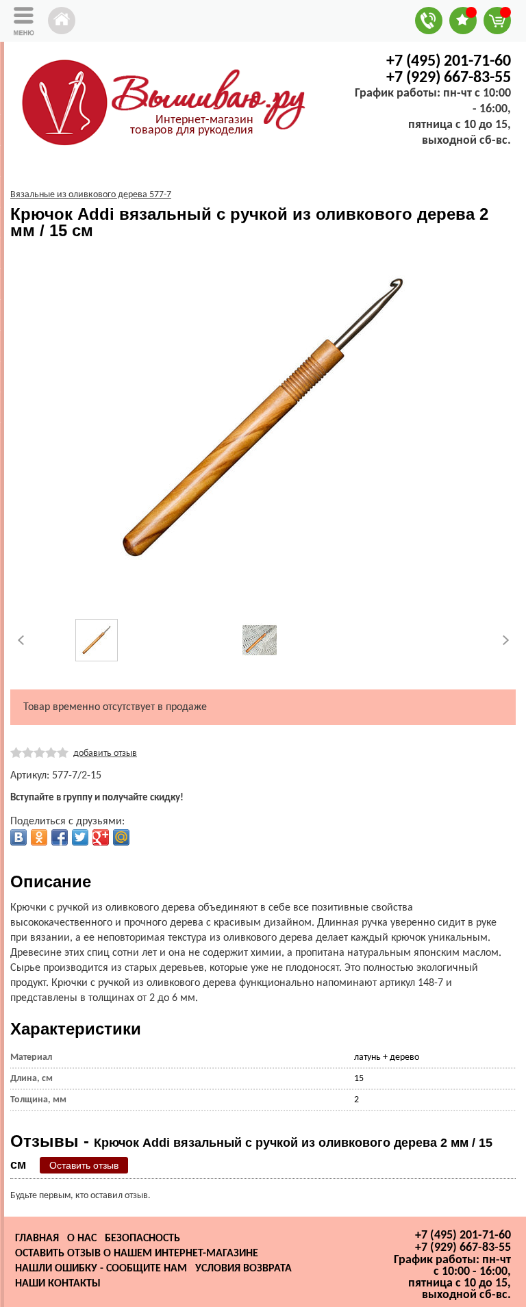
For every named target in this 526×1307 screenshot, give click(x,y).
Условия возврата (243, 1268)
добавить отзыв (105, 753)
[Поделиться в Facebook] (59, 837)
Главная (37, 1238)
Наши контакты (58, 1283)
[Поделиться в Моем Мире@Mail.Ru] (121, 837)
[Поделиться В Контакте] (18, 837)
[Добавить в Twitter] (80, 837)
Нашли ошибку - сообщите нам (101, 1268)
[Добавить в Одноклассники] (39, 837)
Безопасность (142, 1238)
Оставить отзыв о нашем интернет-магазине (136, 1253)
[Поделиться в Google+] (100, 837)
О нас (82, 1238)
